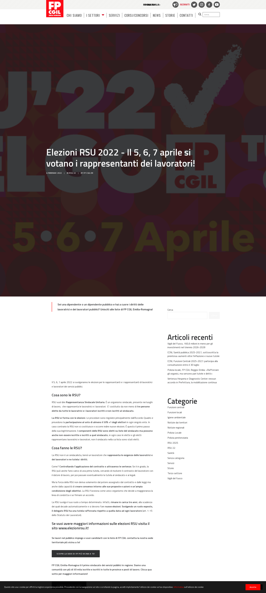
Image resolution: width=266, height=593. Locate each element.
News (157, 15)
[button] (207, 14)
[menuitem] (181, 4)
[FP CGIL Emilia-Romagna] (54, 8)
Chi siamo (74, 15)
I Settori (93, 15)
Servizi (114, 15)
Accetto (253, 587)
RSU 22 (72, 172)
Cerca (170, 310)
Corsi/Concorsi (136, 15)
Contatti (186, 15)
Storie (170, 15)
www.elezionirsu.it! (73, 528)
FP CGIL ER (88, 172)
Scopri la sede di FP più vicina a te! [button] (76, 553)
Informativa (179, 587)
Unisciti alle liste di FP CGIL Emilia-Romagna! (126, 309)
